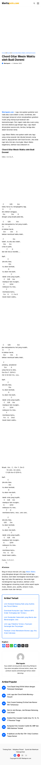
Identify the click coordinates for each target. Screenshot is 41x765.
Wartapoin (7, 63)
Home (3, 53)
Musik (8, 53)
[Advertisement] (20, 30)
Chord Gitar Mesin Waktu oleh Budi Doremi (23, 53)
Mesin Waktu (30, 572)
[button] (34, 3)
